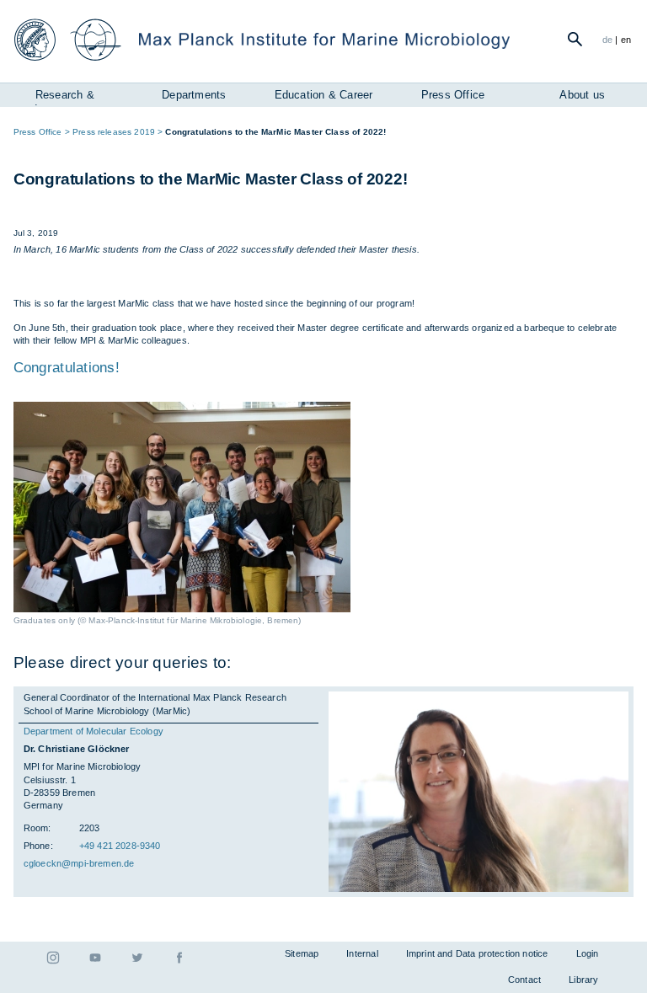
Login (587, 953)
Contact (524, 979)
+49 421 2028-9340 (120, 846)
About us (582, 94)
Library (583, 979)
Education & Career (324, 94)
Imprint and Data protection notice (477, 953)
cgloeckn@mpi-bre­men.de (79, 863)
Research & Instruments (64, 96)
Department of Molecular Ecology (93, 731)
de (607, 40)
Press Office (452, 94)
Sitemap (301, 953)
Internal (361, 953)
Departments (194, 94)
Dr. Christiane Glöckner (77, 749)
